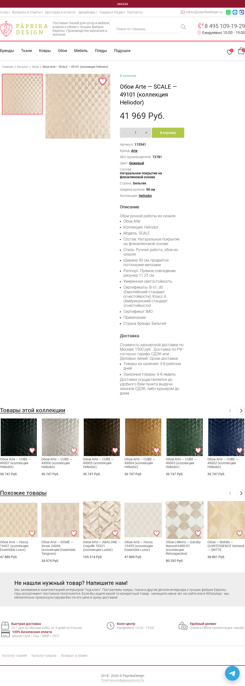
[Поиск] (184, 27)
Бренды (7, 50)
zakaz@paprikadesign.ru (204, 12)
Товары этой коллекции (32, 410)
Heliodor (145, 196)
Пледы (101, 50)
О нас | (5, 12)
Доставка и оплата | (60, 12)
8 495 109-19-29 (225, 26)
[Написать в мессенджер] (232, 673)
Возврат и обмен (74, 655)
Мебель (81, 50)
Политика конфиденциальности (122, 680)
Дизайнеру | (87, 12)
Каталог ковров (44, 655)
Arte (134, 151)
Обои (62, 50)
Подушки (122, 50)
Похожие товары (23, 493)
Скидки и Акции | (112, 12)
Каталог (22, 67)
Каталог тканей (14, 655)
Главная (7, 67)
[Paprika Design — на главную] (24, 29)
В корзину (168, 133)
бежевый (136, 163)
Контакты (135, 12)
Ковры (45, 50)
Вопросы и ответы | (27, 12)
